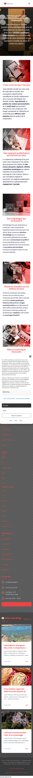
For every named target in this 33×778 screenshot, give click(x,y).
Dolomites (4, 544)
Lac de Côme (5, 549)
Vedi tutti (26, 619)
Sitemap (4, 445)
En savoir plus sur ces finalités (23, 398)
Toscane (3, 495)
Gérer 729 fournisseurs (9, 398)
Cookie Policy (5, 435)
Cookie (16, 768)
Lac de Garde (5, 539)
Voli (2, 462)
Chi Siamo (4, 424)
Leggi (26, 661)
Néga (4, 410)
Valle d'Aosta (5, 569)
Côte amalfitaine (6, 554)
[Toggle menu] (29, 3)
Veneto (3, 490)
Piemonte (4, 511)
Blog (2, 478)
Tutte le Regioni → (6, 526)
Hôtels (3, 457)
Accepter (5, 405)
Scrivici (15, 604)
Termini (22, 768)
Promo (3, 483)
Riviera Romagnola (7, 559)
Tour (2, 473)
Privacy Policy (5, 429)
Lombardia (4, 501)
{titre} (11, 420)
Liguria (3, 516)
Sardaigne (4, 521)
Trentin (3, 506)
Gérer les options (16, 415)
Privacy (11, 768)
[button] (30, 356)
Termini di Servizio (7, 440)
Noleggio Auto (6, 468)
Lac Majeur (4, 564)
